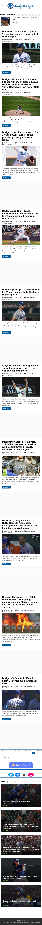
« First (3, 751)
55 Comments (8, 532)
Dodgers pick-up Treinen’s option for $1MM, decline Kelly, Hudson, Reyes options (21, 292)
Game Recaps (30, 531)
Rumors (28, 92)
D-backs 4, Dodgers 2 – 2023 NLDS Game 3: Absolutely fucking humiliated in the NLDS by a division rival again (19, 524)
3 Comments (8, 223)
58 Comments (8, 144)
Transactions (30, 39)
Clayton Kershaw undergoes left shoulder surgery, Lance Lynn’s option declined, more (20, 368)
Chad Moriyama (8, 39)
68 (30, 751)
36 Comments (8, 454)
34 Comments (8, 41)
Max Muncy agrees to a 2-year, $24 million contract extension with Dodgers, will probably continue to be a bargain (19, 445)
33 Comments (8, 299)
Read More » (6, 72)
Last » (22, 758)
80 (5, 758)
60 (19, 751)
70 (37, 753)
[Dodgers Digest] (21, 5)
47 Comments (8, 688)
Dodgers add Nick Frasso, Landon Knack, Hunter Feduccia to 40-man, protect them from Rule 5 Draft (20, 215)
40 (11, 751)
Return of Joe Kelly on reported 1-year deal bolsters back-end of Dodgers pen (20, 34)
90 (9, 758)
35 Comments (8, 611)
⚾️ (21, 765)
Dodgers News (30, 221)
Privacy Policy (21, 920)
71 (37, 755)
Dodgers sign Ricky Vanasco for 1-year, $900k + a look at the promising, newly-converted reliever (20, 136)
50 (15, 751)
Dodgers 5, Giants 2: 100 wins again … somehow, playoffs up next (19, 681)
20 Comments (8, 375)
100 (13, 758)
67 (26, 751)
